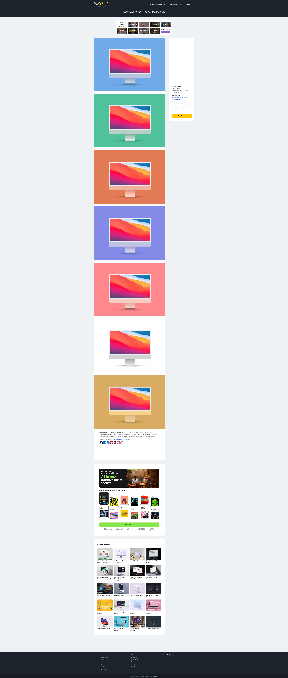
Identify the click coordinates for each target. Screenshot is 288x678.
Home (152, 4)
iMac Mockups (175, 97)
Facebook (135, 662)
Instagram (135, 666)
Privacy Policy (102, 666)
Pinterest (135, 664)
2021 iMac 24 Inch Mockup (178, 102)
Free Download (182, 116)
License (187, 4)
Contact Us (102, 664)
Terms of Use (102, 669)
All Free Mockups (161, 4)
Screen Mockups (184, 97)
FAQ (100, 662)
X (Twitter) (135, 659)
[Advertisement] (129, 452)
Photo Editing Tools (175, 4)
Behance (135, 657)
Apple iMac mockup (184, 103)
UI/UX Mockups (176, 99)
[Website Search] (192, 4)
